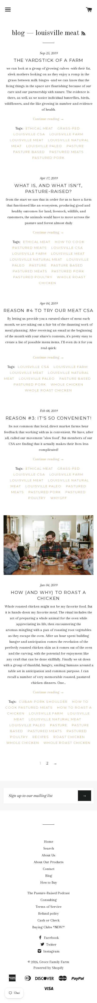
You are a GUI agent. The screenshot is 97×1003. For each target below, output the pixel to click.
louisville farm (66, 134)
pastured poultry (33, 277)
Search (48, 848)
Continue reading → (48, 119)
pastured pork (48, 158)
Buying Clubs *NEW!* (48, 927)
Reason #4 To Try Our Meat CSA (48, 310)
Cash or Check (48, 920)
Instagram (51, 951)
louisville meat (27, 140)
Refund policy (48, 913)
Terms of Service (48, 907)
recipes (40, 737)
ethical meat (39, 128)
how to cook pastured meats (48, 245)
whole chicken (67, 384)
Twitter (51, 944)
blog (18, 33)
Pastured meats (66, 152)
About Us (48, 855)
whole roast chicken (48, 390)
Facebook (51, 938)
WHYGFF (58, 498)
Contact (48, 869)
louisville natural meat (36, 259)
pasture (75, 146)
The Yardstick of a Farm (48, 60)
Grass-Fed (68, 128)
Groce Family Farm (54, 962)
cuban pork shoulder (43, 701)
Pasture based (29, 152)
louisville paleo (44, 146)
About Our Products (49, 862)
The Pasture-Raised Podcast (48, 893)
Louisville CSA (29, 134)
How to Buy (48, 882)
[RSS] (83, 34)
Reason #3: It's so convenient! (49, 418)
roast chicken (69, 737)
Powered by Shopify (48, 968)
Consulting (48, 900)
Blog (48, 876)
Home (48, 841)
